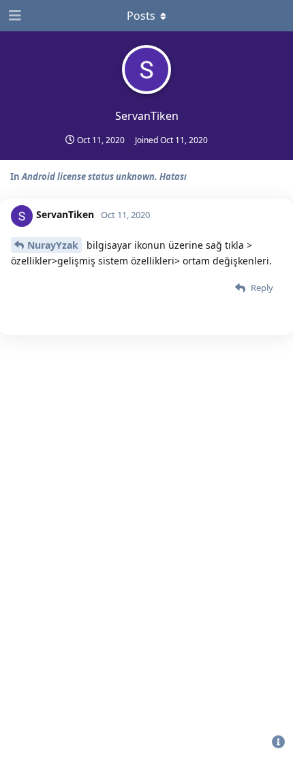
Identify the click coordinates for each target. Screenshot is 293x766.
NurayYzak (52, 245)
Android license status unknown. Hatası (104, 176)
